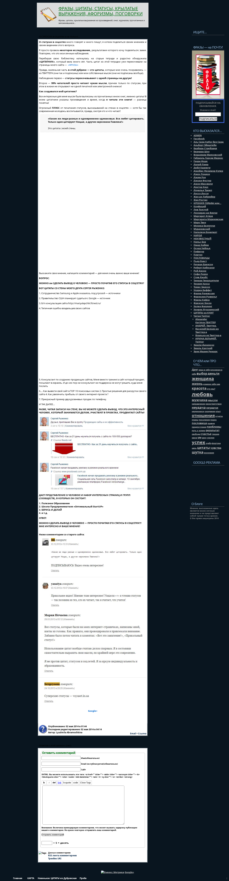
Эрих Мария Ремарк (206, 351)
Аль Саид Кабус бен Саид (209, 141)
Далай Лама (201, 164)
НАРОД (198, 235)
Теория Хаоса (202, 283)
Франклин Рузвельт (205, 296)
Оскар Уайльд (202, 248)
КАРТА (30, 878)
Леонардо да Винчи (205, 212)
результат (213, 430)
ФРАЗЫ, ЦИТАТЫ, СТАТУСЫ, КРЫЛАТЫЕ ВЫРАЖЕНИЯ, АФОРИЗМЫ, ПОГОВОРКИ (101, 10)
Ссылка (142, 733)
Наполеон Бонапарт (205, 232)
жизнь (197, 383)
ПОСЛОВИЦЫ (202, 258)
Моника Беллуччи (204, 225)
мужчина (200, 400)
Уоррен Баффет (203, 290)
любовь (202, 394)
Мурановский (202, 229)
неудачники (198, 411)
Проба (83, 878)
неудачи (212, 407)
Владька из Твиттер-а (208, 335)
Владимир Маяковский (208, 154)
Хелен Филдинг (203, 306)
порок (213, 420)
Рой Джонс (200, 270)
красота (199, 388)
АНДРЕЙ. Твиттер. (206, 325)
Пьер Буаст (200, 261)
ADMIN (198, 135)
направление (198, 404)
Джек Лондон (202, 174)
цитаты (203, 447)
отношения (203, 415)
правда (211, 423)
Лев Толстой (201, 209)
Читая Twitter (202, 316)
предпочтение (199, 427)
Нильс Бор (200, 241)
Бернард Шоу (201, 151)
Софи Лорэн (201, 274)
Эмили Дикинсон (204, 345)
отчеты (219, 416)
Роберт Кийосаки (204, 267)
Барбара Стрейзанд (205, 148)
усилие (210, 437)
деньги (214, 373)
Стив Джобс (201, 277)
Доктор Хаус (201, 187)
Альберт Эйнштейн (205, 145)
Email (133, 733)
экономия (209, 453)
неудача (199, 407)
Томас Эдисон (202, 287)
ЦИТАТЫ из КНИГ (204, 312)
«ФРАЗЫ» (73, 64)
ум (199, 437)
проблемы (214, 426)
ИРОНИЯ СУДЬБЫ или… (207, 203)
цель (194, 448)
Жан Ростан (200, 199)
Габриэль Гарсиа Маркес (208, 158)
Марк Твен (200, 222)
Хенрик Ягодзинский (206, 309)
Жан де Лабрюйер (204, 196)
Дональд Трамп (203, 190)
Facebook (199, 138)
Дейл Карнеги (202, 167)
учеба (208, 443)
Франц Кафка (202, 299)
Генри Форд (201, 161)
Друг (195, 369)
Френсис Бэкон (202, 303)
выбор (202, 373)
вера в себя (204, 370)
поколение (204, 420)
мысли (213, 400)
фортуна (216, 443)
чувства (215, 448)
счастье (206, 434)
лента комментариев (62, 855)
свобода (196, 434)
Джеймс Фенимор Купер (208, 170)
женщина (203, 378)
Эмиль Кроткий (203, 348)
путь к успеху (198, 430)
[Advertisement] (207, 480)
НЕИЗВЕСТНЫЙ (202, 238)
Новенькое (44, 878)
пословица (199, 423)
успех (198, 442)
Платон (198, 254)
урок (204, 437)
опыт (218, 411)
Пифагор (199, 251)
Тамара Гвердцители (206, 280)
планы (195, 420)
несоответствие (213, 404)
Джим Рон (200, 177)
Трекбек (54, 858)
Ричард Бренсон (203, 264)
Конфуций (200, 206)
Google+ (92, 710)
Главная (17, 878)
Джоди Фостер (202, 180)
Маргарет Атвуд (203, 216)
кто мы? (211, 389)
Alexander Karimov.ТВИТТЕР (205, 321)
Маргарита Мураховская (208, 219)
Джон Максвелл (203, 183)
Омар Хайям (201, 245)
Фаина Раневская (204, 293)
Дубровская (70, 878)
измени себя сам (211, 384)
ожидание (210, 411)
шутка (197, 452)
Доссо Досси (201, 193)
